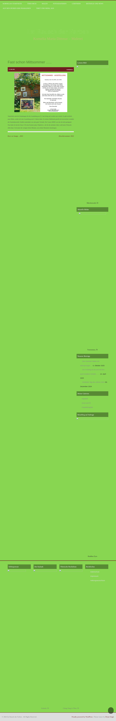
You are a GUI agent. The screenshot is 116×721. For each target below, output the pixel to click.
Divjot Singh (109, 717)
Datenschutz (94, 572)
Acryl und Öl (86, 403)
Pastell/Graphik (87, 407)
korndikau (70, 69)
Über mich (31, 4)
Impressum (94, 576)
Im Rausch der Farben (58, 31)
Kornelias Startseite (12, 4)
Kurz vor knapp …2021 (15, 136)
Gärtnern (76, 4)
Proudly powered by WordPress (82, 717)
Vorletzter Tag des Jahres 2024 (93, 382)
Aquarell (85, 399)
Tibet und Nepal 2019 (45, 8)
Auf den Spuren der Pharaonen (17, 8)
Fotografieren (59, 4)
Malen (45, 4)
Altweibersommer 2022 (66, 136)
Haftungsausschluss (97, 580)
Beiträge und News (94, 4)
